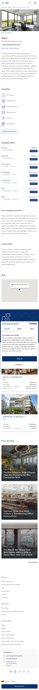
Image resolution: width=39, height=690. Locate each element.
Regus (4, 38)
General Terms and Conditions (10, 584)
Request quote (33, 164)
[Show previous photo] (4, 404)
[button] (19, 289)
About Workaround (7, 581)
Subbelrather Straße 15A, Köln (12, 41)
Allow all (19, 358)
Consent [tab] (7, 329)
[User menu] (35, 3)
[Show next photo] (35, 404)
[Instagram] (19, 671)
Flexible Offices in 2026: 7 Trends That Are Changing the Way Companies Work (19, 475)
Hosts (3, 625)
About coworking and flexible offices (12, 611)
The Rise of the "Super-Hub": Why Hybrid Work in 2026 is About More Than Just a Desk (18, 552)
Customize (18, 364)
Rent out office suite (7, 638)
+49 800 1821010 (11, 658)
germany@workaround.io (14, 656)
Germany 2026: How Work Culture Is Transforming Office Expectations (18, 513)
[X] (24, 671)
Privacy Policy (5, 591)
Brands (3, 614)
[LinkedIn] (15, 671)
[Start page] (7, 3)
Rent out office (6, 631)
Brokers (3, 628)
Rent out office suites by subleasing (12, 641)
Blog (2, 588)
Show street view (14, 48)
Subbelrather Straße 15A (18, 284)
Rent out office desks (7, 635)
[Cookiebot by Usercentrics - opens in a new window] (29, 324)
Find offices (5, 608)
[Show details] (19, 149)
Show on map (4, 48)
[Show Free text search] (30, 3)
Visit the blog (33, 562)
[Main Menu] (3, 2)
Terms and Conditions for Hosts (11, 644)
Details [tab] (19, 329)
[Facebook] (11, 671)
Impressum (4, 597)
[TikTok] (28, 671)
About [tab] (32, 329)
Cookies (3, 594)
